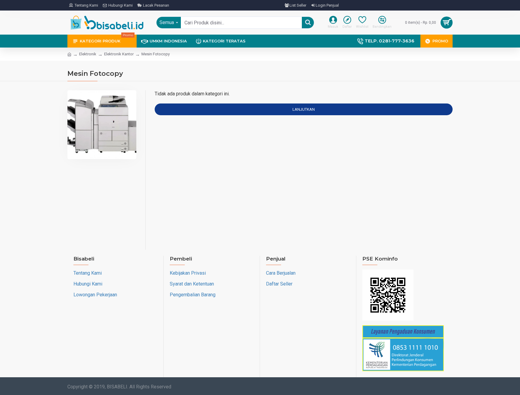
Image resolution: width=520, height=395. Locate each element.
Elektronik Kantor (119, 54)
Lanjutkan (303, 109)
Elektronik (87, 54)
